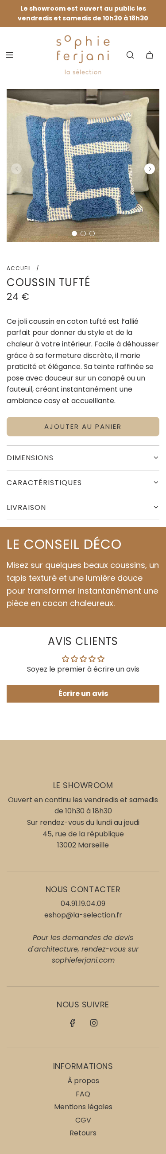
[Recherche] (130, 55)
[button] (74, 233)
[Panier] (149, 55)
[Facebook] (72, 1023)
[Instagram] (94, 1023)
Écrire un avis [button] (83, 693)
